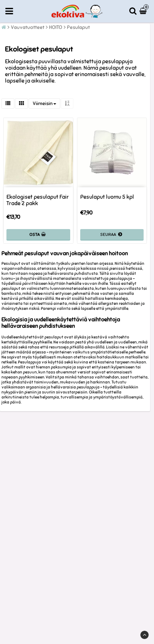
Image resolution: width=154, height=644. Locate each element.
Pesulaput (78, 27)
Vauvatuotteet (27, 27)
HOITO (55, 27)
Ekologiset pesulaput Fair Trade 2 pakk (37, 200)
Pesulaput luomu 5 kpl (107, 197)
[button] (144, 11)
